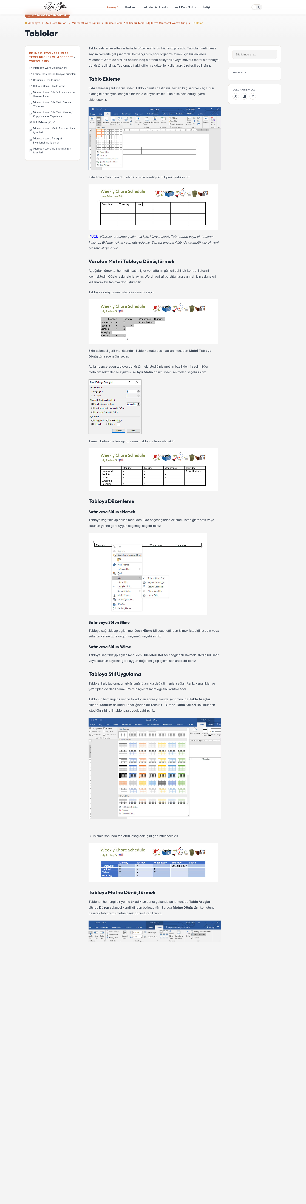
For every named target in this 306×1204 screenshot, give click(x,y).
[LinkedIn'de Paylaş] (244, 96)
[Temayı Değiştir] (256, 7)
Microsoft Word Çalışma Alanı (50, 67)
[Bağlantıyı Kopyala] (253, 96)
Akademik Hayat (155, 7)
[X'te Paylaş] (236, 96)
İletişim (207, 7)
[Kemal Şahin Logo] (55, 7)
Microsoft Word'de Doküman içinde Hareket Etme (54, 94)
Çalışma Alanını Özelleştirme (49, 86)
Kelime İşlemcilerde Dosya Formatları (54, 73)
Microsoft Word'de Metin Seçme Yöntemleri (52, 104)
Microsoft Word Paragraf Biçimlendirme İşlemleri (47, 140)
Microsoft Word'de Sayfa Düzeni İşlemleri (52, 150)
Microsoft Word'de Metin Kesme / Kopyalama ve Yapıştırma (52, 114)
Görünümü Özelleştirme (46, 79)
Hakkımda (131, 7)
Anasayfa (112, 7)
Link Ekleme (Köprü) (44, 122)
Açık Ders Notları (186, 7)
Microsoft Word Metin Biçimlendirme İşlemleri (54, 130)
